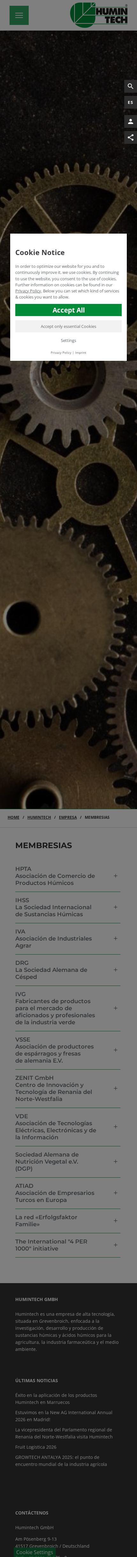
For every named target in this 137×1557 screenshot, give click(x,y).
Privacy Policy (28, 291)
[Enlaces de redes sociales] (130, 137)
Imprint (80, 352)
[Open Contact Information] (130, 121)
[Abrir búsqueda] (130, 86)
